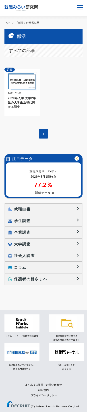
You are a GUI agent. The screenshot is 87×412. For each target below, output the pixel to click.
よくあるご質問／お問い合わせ (43, 384)
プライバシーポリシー (44, 395)
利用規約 (43, 390)
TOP (7, 22)
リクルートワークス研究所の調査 (22, 336)
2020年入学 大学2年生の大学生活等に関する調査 (22, 102)
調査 (9, 69)
